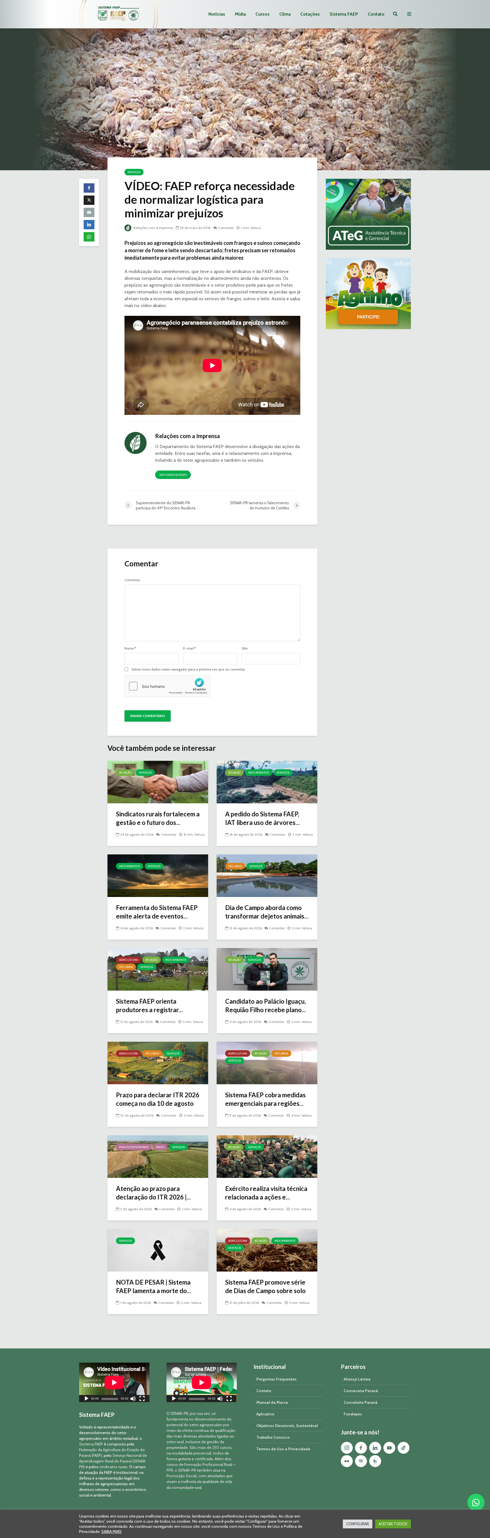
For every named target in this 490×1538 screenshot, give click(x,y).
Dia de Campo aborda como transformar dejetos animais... (267, 912)
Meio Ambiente (258, 772)
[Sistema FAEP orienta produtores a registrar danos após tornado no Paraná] (157, 969)
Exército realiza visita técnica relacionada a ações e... (266, 1193)
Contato (376, 14)
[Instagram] (347, 1448)
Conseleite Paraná (360, 1402)
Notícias (216, 14)
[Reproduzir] (86, 1399)
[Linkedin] (375, 1448)
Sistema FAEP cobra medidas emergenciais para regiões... (265, 1099)
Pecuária (235, 866)
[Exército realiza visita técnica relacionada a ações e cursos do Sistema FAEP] (267, 1156)
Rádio (160, 1147)
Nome (130, 648)
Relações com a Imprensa (152, 228)
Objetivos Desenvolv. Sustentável (287, 1425)
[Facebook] (361, 1448)
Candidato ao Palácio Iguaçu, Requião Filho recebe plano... (265, 1005)
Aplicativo (265, 1414)
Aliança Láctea (357, 1379)
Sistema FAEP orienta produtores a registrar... (149, 1005)
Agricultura (128, 960)
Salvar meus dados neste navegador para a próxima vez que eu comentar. (188, 669)
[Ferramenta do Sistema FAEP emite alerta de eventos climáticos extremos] (157, 875)
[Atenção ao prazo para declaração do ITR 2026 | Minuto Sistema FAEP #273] (157, 1156)
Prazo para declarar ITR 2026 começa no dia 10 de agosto (157, 1099)
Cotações (310, 14)
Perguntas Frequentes (276, 1379)
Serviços (134, 172)
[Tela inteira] (142, 1399)
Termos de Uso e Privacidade (283, 1448)
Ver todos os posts (173, 475)
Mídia (240, 14)
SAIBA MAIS (111, 1531)
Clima (285, 14)
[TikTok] (403, 1448)
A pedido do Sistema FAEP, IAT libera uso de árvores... (262, 818)
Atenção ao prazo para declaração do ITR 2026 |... (153, 1193)
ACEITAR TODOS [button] (393, 1524)
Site (245, 648)
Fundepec (353, 1414)
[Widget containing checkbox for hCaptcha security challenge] (167, 686)
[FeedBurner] (375, 1461)
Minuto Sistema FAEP (133, 1147)
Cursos (262, 14)
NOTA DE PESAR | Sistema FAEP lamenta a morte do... (153, 1286)
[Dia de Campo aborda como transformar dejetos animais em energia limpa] (267, 875)
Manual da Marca (272, 1402)
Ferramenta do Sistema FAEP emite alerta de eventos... (157, 912)
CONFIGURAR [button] (357, 1524)
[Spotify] (361, 1461)
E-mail (189, 648)
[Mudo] (133, 1399)
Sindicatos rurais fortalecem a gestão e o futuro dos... (158, 818)
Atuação (125, 772)
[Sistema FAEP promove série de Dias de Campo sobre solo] (267, 1250)
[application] (114, 1382)
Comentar (226, 228)
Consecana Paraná (361, 1390)
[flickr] (347, 1461)
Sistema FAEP (344, 14)
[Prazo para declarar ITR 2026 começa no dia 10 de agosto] (157, 1062)
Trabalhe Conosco (273, 1437)
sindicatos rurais (114, 1466)
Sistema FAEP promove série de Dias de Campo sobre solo (265, 1286)
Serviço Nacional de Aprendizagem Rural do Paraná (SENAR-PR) (113, 1461)
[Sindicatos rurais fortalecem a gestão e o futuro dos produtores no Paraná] (157, 781)
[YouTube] (389, 1448)
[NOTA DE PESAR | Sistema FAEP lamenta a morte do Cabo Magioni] (157, 1250)
